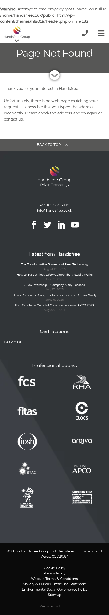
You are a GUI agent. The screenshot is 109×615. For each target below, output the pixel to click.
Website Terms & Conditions (54, 578)
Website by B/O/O (54, 606)
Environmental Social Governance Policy (54, 589)
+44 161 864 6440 (54, 205)
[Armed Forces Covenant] (27, 501)
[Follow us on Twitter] (47, 228)
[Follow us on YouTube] (75, 228)
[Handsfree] (17, 32)
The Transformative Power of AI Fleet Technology (54, 264)
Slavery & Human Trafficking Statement (54, 584)
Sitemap (54, 594)
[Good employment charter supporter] (82, 501)
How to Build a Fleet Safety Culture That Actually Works (54, 275)
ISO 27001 (12, 342)
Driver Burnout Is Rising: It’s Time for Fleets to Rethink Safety (55, 295)
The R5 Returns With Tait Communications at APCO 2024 (54, 305)
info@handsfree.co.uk (54, 210)
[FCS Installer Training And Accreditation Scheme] (27, 414)
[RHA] (82, 385)
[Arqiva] (82, 445)
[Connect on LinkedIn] (61, 228)
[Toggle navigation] (101, 32)
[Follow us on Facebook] (34, 228)
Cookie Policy (54, 568)
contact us (13, 119)
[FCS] (27, 385)
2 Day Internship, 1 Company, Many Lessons (54, 285)
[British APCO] (82, 472)
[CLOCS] (81, 414)
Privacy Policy (54, 573)
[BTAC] (27, 472)
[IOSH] (27, 445)
